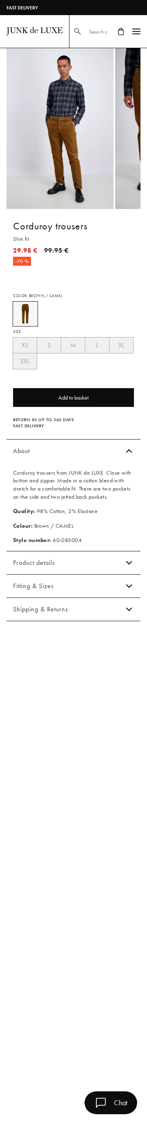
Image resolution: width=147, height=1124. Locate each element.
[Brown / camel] (25, 314)
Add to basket (73, 397)
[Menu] (136, 31)
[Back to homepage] (34, 31)
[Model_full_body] (60, 128)
